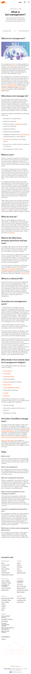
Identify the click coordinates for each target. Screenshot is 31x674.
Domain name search (7, 575)
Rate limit (6, 139)
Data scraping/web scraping (11, 387)
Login (20, 2)
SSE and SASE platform (5, 616)
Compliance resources (20, 581)
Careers (19, 565)
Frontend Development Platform (5, 624)
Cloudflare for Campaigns (5, 585)
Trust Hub (19, 584)
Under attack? (5, 573)
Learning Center (13, 8)
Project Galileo (5, 581)
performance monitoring (8, 270)
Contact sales (5, 565)
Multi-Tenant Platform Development (7, 628)
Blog (2, 610)
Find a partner (5, 569)
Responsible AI (21, 588)
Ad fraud (5, 393)
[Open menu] (28, 2)
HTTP (6, 210)
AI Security (4, 621)
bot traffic (15, 65)
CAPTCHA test (25, 134)
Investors (19, 567)
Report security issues (17, 668)
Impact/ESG (4, 590)
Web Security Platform (5, 631)
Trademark (17, 670)
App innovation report (7, 598)
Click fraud (6, 395)
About (18, 563)
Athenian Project (6, 583)
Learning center (21, 600)
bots (6, 67)
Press (18, 569)
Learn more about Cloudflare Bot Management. (14, 437)
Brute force (6, 382)
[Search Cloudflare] (25, 2)
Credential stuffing (8, 376)
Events (3, 608)
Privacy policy (7, 668)
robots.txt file (25, 273)
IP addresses (17, 124)
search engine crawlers (13, 268)
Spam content (7, 384)
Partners (3, 567)
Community (20, 602)
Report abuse (21, 592)
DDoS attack (13, 84)
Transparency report (22, 590)
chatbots (11, 232)
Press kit (19, 571)
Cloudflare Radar (6, 600)
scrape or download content (9, 86)
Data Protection (21, 586)
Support (3, 606)
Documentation (21, 598)
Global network (21, 573)
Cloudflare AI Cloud (6, 619)
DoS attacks (7, 373)
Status (3, 604)
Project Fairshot (6, 588)
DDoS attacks (7, 371)
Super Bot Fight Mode (7, 440)
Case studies (5, 602)
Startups (3, 571)
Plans (2, 563)
